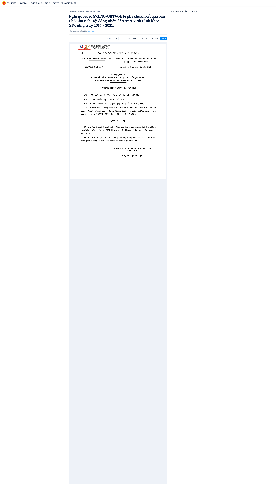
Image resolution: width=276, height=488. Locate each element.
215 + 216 (91, 31)
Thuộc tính (145, 38)
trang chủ (11, 3)
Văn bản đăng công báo (40, 3)
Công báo (23, 3)
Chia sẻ (163, 38)
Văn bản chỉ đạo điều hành (64, 3)
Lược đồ (135, 38)
